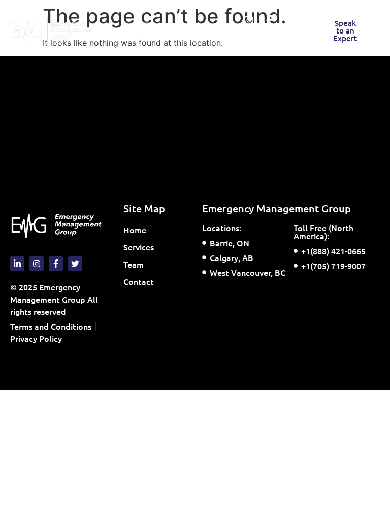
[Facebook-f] (269, 20)
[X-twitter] (259, 40)
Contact (138, 281)
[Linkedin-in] (279, 40)
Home (134, 229)
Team (133, 264)
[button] (148, 30)
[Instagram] (249, 20)
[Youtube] (289, 20)
